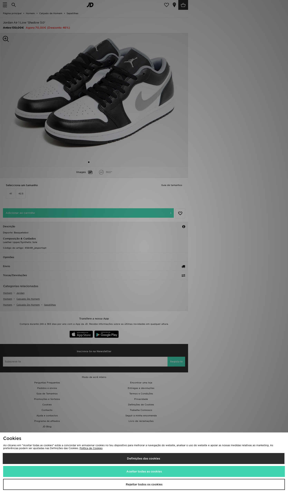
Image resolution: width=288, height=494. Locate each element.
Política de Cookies (91, 448)
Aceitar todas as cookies (144, 471)
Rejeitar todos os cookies (144, 484)
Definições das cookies (143, 458)
